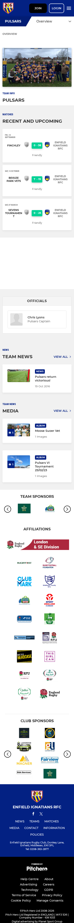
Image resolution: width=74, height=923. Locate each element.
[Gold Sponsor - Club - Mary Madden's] (24, 733)
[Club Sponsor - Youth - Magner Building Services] (24, 761)
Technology (29, 890)
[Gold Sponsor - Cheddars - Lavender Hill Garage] (24, 747)
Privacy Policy (52, 895)
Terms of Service (24, 895)
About (48, 879)
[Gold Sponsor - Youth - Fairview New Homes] (50, 761)
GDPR (48, 890)
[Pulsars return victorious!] (18, 375)
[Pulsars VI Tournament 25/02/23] (18, 461)
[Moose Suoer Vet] (18, 430)
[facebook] (33, 814)
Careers (48, 884)
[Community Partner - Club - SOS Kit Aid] (50, 509)
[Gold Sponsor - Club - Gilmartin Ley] (50, 747)
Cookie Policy (21, 900)
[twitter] (41, 814)
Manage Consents (50, 900)
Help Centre (30, 879)
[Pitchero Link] (37, 870)
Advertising (28, 884)
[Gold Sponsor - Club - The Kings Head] (50, 733)
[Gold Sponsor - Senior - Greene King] (24, 509)
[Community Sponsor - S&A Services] (24, 774)
